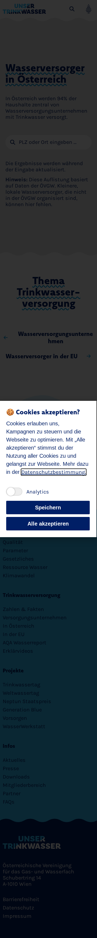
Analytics (37, 492)
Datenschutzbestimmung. (53, 472)
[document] (48, 469)
